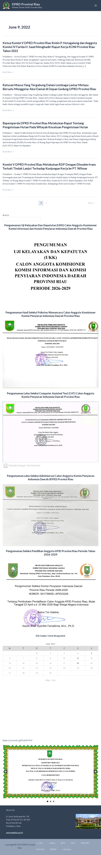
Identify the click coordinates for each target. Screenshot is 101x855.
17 (64, 663)
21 (23, 668)
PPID (73, 843)
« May (47, 680)
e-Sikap (52, 843)
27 (10, 673)
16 (50, 663)
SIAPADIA (40, 849)
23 (50, 668)
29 (37, 673)
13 (10, 663)
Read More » (8, 72)
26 (91, 668)
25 (78, 668)
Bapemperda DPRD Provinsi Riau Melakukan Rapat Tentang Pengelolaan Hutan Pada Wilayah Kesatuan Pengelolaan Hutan (45, 125)
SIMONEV (85, 843)
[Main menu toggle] (95, 5)
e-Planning (66, 849)
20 (10, 668)
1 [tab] (47, 801)
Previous (6, 772)
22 (37, 668)
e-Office (39, 843)
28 (23, 673)
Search (6, 215)
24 (64, 668)
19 (91, 663)
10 (64, 658)
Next (91, 203)
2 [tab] (50, 801)
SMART (53, 849)
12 (91, 658)
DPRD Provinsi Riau (26, 4)
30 (50, 673)
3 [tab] (53, 801)
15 (37, 663)
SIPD (63, 843)
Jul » (54, 680)
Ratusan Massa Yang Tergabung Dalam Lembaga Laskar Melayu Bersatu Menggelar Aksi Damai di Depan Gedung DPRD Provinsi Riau (49, 87)
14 (23, 663)
